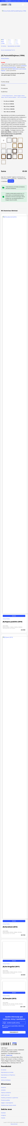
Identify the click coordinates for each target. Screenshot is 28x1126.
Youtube (3, 1118)
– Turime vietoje (5, 95)
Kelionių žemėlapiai (6, 1080)
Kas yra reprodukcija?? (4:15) (8, 50)
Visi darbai (3, 46)
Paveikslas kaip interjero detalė (8, 1105)
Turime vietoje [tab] (5, 82)
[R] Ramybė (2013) (9, 998)
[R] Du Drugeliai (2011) (11, 967)
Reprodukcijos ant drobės (14, 46)
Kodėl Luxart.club (5, 1095)
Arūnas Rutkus (5, 58)
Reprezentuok (14, 1124)
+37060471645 (8, 1)
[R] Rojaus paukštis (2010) (12, 622)
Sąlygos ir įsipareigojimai (7, 1102)
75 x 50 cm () (8, 101)
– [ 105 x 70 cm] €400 (21, 97)
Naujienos (3, 1087)
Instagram (3, 1115)
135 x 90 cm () (8, 109)
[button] (23, 5)
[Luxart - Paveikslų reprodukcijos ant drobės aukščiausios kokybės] (6, 5)
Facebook (3, 1112)
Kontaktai (3, 1090)
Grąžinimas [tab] (4, 91)
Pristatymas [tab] (4, 88)
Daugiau (14, 615)
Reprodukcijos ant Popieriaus (8, 1075)
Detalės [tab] (3, 85)
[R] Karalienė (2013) (10, 927)
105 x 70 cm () (8, 106)
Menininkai (3, 1077)
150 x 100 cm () (9, 111)
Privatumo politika (5, 1100)
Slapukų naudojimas (6, 1092)
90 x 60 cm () (8, 104)
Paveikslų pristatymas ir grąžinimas (9, 1097)
